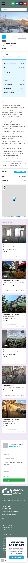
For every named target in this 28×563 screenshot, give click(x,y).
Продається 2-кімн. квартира (11, 245)
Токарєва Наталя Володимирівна (12, 254)
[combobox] (14, 471)
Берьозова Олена (8, 290)
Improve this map (21, 216)
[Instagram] (21, 3)
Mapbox (9, 216)
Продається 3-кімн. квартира (11, 280)
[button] (3, 3)
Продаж (22, 262)
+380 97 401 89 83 (7, 535)
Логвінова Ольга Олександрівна (11, 324)
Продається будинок (8, 385)
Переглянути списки (14, 446)
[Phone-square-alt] (13, 3)
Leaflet (4, 216)
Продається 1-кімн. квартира (11, 350)
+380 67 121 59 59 (7, 529)
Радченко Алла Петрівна (10, 395)
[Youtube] (25, 3)
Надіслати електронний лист (14, 480)
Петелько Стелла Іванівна (10, 359)
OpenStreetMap (15, 216)
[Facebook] (17, 3)
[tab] (4, 37)
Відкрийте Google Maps (20, 171)
